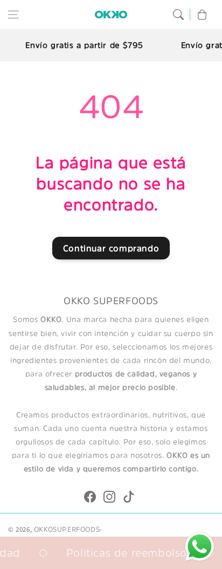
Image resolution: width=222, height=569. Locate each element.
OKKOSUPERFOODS (67, 529)
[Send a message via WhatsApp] (200, 547)
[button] (13, 14)
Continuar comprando (111, 248)
